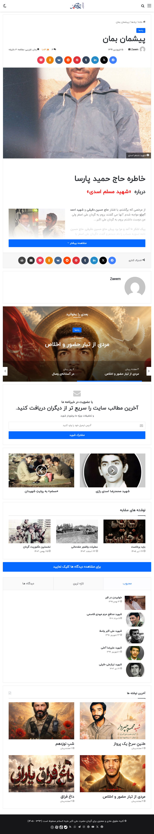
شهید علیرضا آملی (111, 648)
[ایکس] (104, 60)
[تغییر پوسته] (5, 7)
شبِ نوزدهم (64, 743)
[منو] (149, 7)
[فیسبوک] (113, 60)
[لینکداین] (95, 60)
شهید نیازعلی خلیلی (110, 664)
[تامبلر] (86, 60)
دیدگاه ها (28, 584)
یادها (133, 22)
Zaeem (134, 49)
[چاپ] (22, 260)
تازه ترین (78, 584)
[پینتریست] (77, 60)
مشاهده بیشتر (78, 243)
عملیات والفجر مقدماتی (84, 547)
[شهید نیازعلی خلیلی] (135, 670)
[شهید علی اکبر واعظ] (135, 636)
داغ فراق (67, 796)
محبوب (127, 584)
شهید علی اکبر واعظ (110, 631)
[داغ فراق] (41, 773)
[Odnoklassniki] (50, 60)
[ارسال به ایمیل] (129, 49)
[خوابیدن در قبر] (135, 603)
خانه (140, 22)
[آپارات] (56, 827)
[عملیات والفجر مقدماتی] (77, 531)
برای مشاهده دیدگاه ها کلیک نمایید (77, 567)
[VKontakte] (59, 60)
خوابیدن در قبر (113, 597)
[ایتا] (61, 827)
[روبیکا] (52, 827)
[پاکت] (41, 60)
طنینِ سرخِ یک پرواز (129, 743)
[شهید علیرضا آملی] (135, 653)
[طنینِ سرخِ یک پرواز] (112, 720)
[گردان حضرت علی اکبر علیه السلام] (77, 6)
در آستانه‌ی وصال (68, 344)
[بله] (65, 827)
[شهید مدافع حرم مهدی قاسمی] (135, 620)
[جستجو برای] (143, 7)
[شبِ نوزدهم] (41, 720)
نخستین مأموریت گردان (37, 547)
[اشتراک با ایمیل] (31, 260)
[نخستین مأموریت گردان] (30, 531)
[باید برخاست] (124, 531)
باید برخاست (138, 547)
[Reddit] (68, 60)
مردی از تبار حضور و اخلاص (124, 796)
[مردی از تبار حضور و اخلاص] (112, 773)
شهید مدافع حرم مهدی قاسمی (104, 614)
